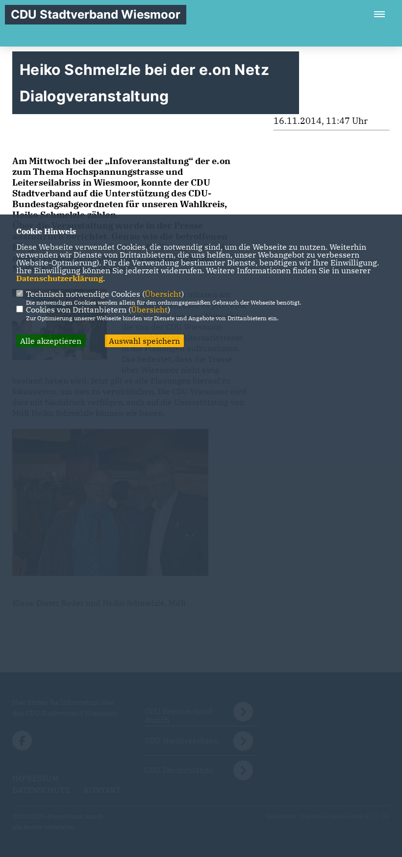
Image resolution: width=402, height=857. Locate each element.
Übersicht (163, 294)
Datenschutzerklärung (59, 278)
